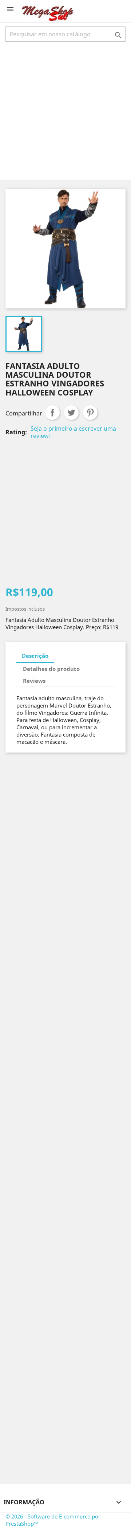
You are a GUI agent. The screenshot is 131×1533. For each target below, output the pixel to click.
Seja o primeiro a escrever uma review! (73, 432)
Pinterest (90, 412)
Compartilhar (52, 412)
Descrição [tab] (35, 655)
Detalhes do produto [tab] (51, 668)
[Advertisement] (65, 110)
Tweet (71, 412)
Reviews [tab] (34, 680)
